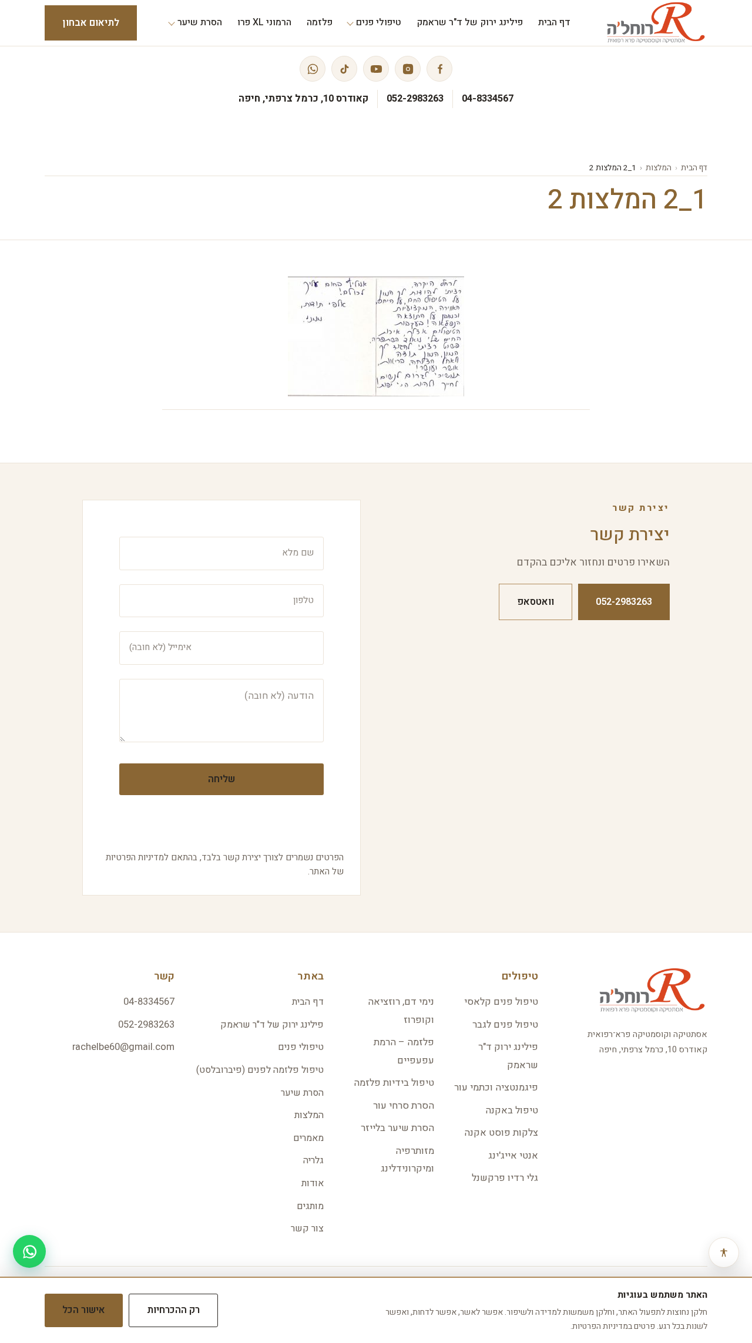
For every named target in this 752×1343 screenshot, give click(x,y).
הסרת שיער (302, 1093)
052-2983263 (415, 99)
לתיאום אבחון (90, 23)
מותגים (310, 1206)
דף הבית (694, 168)
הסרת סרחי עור (403, 1106)
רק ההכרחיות (173, 1310)
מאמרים (308, 1138)
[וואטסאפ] (312, 69)
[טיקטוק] (344, 69)
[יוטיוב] (376, 69)
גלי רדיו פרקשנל (505, 1178)
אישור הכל (83, 1310)
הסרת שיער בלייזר (397, 1128)
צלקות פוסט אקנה (501, 1133)
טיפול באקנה (511, 1110)
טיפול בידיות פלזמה (394, 1083)
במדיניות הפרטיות (602, 1326)
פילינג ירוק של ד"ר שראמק (272, 1025)
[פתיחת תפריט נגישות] (724, 1252)
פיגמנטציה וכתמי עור (496, 1088)
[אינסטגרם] (408, 69)
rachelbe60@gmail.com (123, 1047)
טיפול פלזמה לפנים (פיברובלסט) (260, 1070)
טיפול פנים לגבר (505, 1025)
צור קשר (307, 1228)
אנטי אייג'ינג (513, 1156)
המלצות (659, 168)
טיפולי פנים (301, 1047)
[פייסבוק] (439, 69)
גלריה (313, 1160)
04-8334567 (487, 99)
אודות (312, 1183)
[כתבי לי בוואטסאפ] (29, 1251)
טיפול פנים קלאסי (501, 1002)
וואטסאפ (535, 602)
